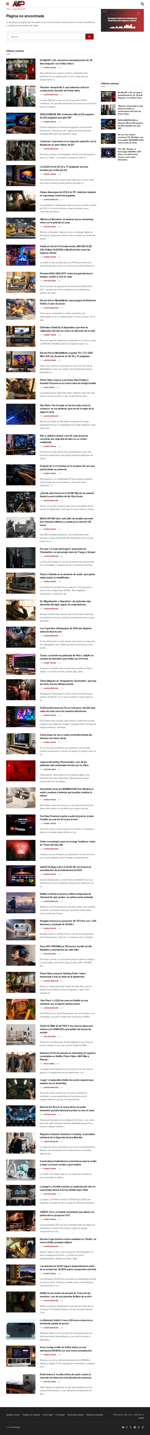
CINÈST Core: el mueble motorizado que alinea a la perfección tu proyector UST (67, 1213)
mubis (141, 1417)
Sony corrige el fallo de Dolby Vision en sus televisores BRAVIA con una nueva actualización (66, 1348)
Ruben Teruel (50, 67)
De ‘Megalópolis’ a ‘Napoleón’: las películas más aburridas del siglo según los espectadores (65, 603)
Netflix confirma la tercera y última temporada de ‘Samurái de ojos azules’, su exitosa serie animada (66, 895)
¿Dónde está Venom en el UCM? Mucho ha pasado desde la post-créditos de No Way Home (67, 494)
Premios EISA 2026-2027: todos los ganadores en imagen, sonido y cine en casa (66, 275)
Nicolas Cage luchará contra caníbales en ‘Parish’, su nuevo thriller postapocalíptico (68, 1240)
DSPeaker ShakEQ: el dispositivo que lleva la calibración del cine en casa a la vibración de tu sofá (67, 329)
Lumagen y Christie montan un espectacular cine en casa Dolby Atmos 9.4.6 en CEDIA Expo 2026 (67, 1188)
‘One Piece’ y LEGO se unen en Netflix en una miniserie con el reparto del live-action (64, 1002)
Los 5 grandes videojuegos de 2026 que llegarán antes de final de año (66, 630)
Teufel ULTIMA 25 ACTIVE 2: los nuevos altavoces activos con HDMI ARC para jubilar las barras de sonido (66, 1029)
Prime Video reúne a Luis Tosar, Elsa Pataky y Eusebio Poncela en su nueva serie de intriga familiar (68, 381)
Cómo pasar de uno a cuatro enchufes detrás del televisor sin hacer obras (66, 736)
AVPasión (16, 1427)
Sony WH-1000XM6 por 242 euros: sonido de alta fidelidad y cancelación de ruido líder (66, 948)
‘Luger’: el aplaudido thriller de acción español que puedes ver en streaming (66, 1081)
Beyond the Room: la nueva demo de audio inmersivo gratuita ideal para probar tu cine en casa (67, 1108)
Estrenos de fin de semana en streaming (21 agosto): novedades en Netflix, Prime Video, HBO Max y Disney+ (68, 1056)
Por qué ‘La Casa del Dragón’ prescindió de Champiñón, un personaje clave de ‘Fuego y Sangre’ (68, 550)
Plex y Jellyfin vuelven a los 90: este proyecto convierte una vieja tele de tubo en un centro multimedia (64, 439)
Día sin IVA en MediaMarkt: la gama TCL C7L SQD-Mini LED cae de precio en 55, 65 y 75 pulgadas (66, 354)
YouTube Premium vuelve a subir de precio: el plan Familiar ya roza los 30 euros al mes (67, 817)
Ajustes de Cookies (94, 1414)
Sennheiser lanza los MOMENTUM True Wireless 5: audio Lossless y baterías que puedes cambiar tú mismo (67, 792)
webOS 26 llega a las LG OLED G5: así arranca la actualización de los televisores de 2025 (65, 868)
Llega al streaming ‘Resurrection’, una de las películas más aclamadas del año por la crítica (64, 763)
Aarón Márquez (51, 94)
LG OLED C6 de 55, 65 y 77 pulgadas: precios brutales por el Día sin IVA (64, 168)
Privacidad (59, 1414)
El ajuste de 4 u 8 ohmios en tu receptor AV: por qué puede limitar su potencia (67, 467)
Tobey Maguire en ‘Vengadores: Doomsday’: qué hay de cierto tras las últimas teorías (68, 682)
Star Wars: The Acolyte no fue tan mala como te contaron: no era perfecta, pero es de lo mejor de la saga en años (67, 409)
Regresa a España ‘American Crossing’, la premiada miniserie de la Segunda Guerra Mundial (67, 1135)
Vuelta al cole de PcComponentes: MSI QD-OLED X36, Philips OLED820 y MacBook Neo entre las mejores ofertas (66, 249)
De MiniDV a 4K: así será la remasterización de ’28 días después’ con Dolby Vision (66, 61)
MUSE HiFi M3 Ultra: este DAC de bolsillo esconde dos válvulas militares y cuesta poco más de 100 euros (66, 522)
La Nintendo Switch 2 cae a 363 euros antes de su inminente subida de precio (66, 1321)
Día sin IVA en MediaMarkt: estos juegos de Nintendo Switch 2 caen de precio (68, 302)
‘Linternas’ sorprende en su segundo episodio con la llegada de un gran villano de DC (68, 143)
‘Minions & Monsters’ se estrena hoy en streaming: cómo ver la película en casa (67, 220)
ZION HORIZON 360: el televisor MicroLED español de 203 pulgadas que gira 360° (67, 116)
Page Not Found (19, 9)
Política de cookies (75, 1414)
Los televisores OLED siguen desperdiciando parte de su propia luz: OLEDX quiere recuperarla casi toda (68, 1267)
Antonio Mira (50, 227)
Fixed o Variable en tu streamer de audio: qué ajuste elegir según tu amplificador (67, 576)
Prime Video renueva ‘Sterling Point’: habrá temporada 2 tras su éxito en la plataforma (63, 975)
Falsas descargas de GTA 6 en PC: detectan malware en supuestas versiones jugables (68, 193)
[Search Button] (89, 36)
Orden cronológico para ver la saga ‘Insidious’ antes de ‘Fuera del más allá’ (67, 843)
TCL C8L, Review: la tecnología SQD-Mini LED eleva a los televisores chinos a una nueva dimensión (129, 154)
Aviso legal (47, 1414)
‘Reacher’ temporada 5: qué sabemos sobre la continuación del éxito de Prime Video (64, 89)
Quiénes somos (12, 1414)
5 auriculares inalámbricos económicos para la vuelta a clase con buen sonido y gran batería (68, 1162)
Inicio (8, 9)
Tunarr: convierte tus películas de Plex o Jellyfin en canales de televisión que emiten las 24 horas (67, 657)
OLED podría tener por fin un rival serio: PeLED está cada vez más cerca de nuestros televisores (67, 709)
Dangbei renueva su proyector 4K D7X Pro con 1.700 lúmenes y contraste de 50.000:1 (68, 922)
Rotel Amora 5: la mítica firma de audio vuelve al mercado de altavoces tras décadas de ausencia (65, 1376)
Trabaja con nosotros (31, 1414)
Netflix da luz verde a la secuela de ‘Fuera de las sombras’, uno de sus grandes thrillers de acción (66, 1294)
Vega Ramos (49, 387)
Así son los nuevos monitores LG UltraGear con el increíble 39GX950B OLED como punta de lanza (131, 138)
